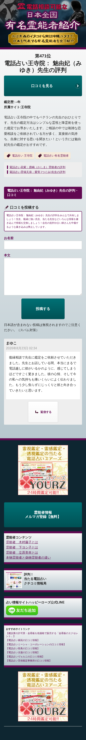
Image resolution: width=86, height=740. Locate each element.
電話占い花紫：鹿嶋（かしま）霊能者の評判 (37, 167)
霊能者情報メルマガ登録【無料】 (43, 514)
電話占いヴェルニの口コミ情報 (25, 656)
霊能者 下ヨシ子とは (22, 547)
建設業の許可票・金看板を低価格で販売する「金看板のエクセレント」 (42, 634)
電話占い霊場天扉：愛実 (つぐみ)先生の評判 (37, 172)
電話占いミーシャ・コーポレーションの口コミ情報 (36, 644)
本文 (7, 255)
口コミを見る (42, 86)
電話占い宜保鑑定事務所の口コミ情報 (28, 660)
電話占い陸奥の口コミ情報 (22, 648)
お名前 (9, 238)
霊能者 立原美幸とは (22, 552)
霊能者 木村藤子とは (22, 542)
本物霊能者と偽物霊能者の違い (28, 557)
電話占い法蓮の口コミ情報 (22, 652)
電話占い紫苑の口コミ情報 (22, 640)
